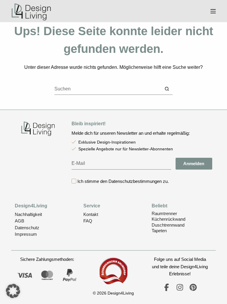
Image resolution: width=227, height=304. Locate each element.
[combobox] (107, 89)
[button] (13, 291)
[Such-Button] (167, 89)
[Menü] (213, 11)
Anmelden (193, 163)
